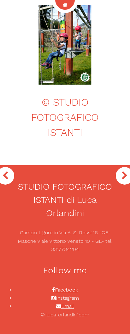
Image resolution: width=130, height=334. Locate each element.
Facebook (66, 290)
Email (67, 306)
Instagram (67, 298)
